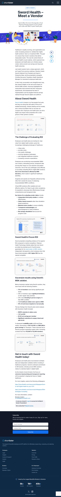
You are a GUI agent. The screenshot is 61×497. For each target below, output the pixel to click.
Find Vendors (35, 470)
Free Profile (34, 457)
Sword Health (19, 102)
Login (3, 452)
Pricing (33, 454)
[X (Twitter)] (29, 492)
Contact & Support (6, 457)
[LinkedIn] (32, 492)
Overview (34, 452)
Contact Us (34, 472)
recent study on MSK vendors (33, 249)
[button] (51, 52)
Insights (4, 454)
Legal (3, 461)
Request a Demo (36, 459)
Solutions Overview (36, 468)
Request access (29, 405)
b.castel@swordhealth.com (22, 398)
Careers (4, 459)
